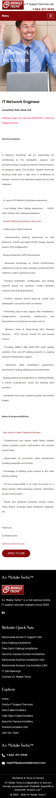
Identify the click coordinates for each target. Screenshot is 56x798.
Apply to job (16, 553)
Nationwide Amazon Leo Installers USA (24, 665)
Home (5, 698)
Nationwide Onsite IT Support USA (22, 637)
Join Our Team (10, 732)
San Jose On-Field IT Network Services (22, 432)
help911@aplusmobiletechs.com (26, 762)
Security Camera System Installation (23, 654)
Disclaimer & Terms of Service (28, 778)
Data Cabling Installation (16, 642)
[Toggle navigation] (50, 16)
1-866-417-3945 (17, 754)
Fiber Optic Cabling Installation (20, 648)
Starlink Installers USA (15, 727)
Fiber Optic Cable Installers (17, 715)
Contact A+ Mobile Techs (16, 676)
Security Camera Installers (17, 721)
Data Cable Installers (14, 710)
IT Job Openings (11, 671)
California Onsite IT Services (13, 544)
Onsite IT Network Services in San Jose (22, 221)
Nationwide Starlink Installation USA (23, 659)
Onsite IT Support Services (17, 704)
